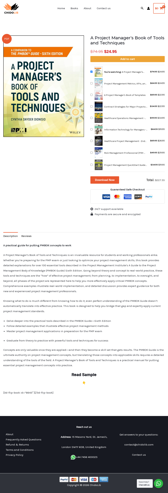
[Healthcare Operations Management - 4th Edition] (98, 118)
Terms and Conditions (20, 449)
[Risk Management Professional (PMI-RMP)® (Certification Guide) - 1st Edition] (98, 152)
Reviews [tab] (26, 236)
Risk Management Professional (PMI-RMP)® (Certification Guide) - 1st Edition (125, 153)
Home (61, 8)
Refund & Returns (17, 444)
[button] (142, 8)
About (87, 8)
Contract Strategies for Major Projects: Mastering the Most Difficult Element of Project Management (125, 106)
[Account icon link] (148, 8)
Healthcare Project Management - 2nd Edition (124, 141)
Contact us (104, 8)
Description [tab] (10, 236)
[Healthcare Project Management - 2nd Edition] (98, 141)
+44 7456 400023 (86, 457)
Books (74, 8)
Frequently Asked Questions (23, 439)
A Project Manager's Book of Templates (125, 95)
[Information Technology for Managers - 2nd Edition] (98, 129)
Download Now (105, 180)
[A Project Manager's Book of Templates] (98, 95)
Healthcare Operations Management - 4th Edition (124, 118)
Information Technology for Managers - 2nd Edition (125, 129)
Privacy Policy (14, 454)
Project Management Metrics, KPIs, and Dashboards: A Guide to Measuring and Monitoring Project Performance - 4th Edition (125, 83)
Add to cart (127, 59)
